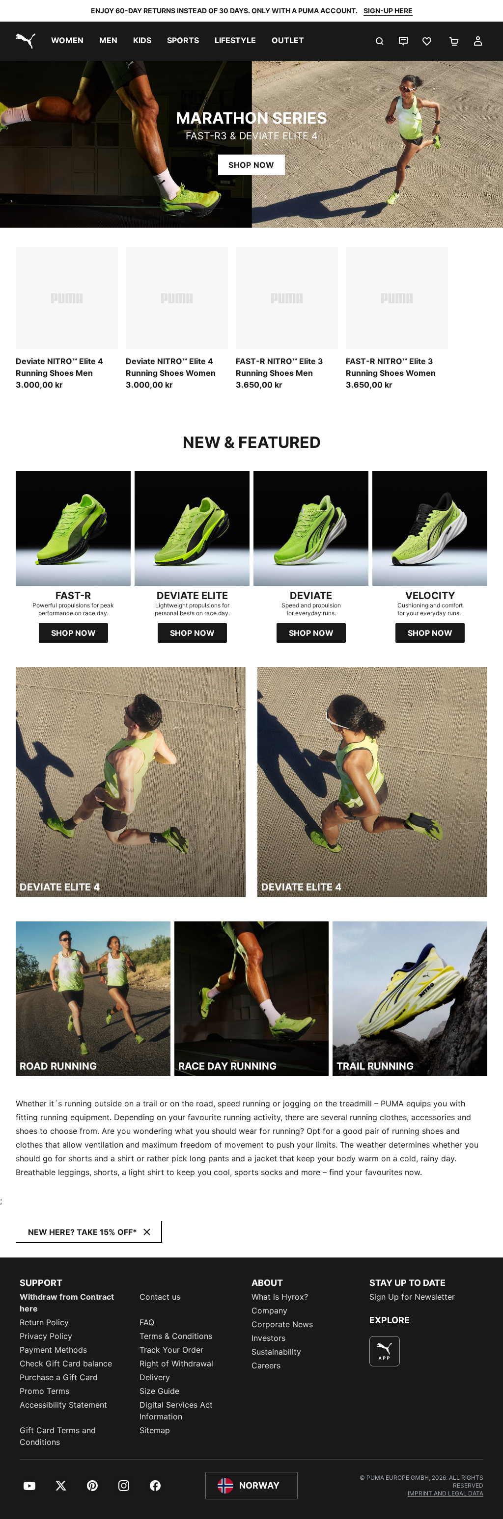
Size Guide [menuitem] (159, 1391)
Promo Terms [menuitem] (44, 1391)
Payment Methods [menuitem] (53, 1350)
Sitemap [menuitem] (155, 1430)
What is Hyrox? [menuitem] (280, 1297)
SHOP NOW (251, 165)
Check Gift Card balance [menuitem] (66, 1363)
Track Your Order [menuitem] (171, 1350)
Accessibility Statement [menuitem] (63, 1405)
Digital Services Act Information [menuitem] (176, 1410)
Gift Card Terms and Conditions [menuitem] (58, 1436)
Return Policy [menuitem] (44, 1322)
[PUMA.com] (23, 41)
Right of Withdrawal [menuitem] (176, 1363)
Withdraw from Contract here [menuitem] (67, 1302)
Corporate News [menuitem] (282, 1324)
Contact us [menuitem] (160, 1297)
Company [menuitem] (269, 1310)
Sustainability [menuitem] (276, 1352)
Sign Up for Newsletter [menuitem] (412, 1297)
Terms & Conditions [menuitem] (176, 1336)
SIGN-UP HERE (388, 10)
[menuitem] (67, 41)
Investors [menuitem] (268, 1338)
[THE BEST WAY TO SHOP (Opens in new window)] (384, 1351)
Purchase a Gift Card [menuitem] (59, 1377)
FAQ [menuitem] (147, 1322)
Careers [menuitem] (266, 1365)
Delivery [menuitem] (155, 1377)
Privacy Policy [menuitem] (46, 1336)
